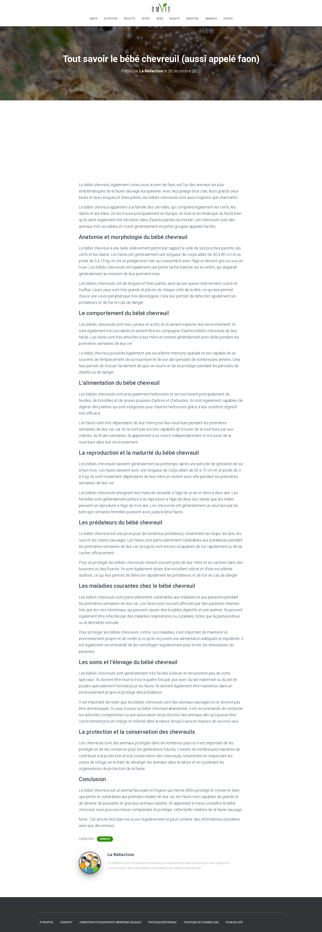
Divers (228, 18)
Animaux (211, 18)
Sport (146, 18)
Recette (129, 18)
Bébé (160, 18)
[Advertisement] (161, 133)
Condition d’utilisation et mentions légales (110, 922)
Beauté (175, 18)
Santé (93, 18)
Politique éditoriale (162, 922)
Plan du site (234, 922)
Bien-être (192, 18)
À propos (46, 922)
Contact (66, 922)
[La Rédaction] (90, 862)
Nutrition (110, 18)
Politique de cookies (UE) (201, 922)
